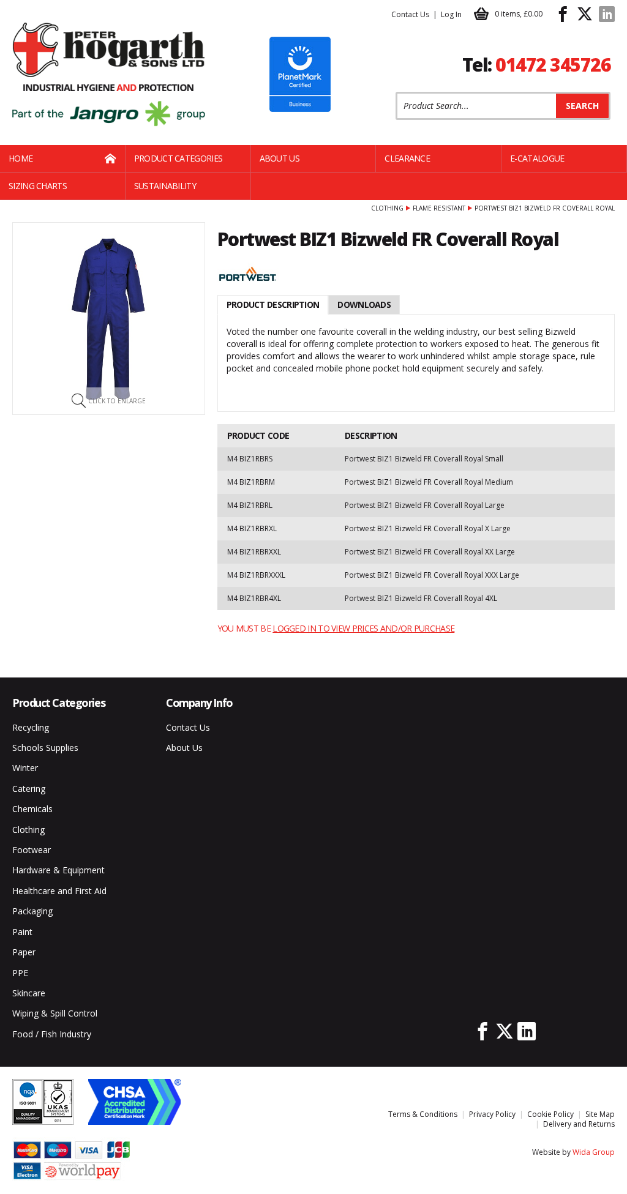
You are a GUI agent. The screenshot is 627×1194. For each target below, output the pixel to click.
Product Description (273, 304)
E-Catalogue (537, 158)
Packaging (32, 911)
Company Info (199, 702)
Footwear (31, 850)
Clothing (387, 208)
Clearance (407, 158)
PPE (20, 973)
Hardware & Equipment (58, 870)
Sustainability (165, 186)
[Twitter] (585, 14)
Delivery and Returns (579, 1124)
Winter (25, 768)
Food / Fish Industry (51, 1034)
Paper (24, 952)
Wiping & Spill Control (54, 1013)
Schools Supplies (45, 747)
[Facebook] (563, 14)
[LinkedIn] (607, 14)
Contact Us (410, 14)
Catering (28, 788)
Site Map (600, 1114)
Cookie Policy (550, 1114)
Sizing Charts (38, 186)
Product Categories (178, 158)
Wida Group (594, 1152)
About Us (279, 158)
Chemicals (32, 809)
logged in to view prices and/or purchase (363, 628)
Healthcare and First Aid (59, 891)
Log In (451, 14)
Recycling (30, 727)
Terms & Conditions (422, 1114)
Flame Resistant (439, 208)
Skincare (28, 993)
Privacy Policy (492, 1114)
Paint (22, 932)
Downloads (364, 304)
